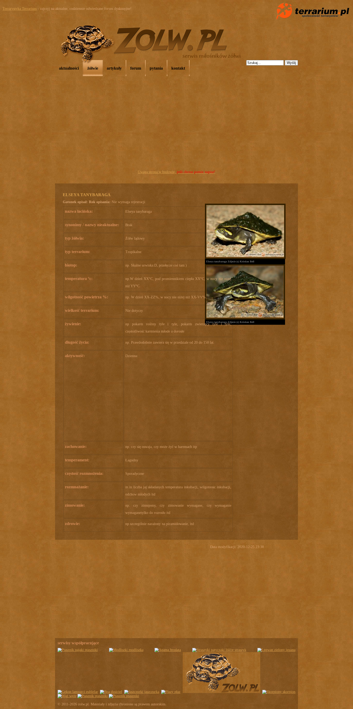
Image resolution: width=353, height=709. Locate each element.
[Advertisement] (176, 129)
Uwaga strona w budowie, (176, 172)
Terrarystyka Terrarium (20, 9)
